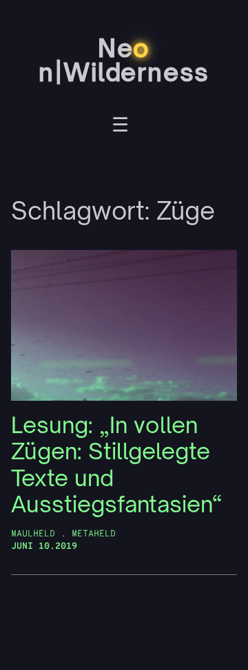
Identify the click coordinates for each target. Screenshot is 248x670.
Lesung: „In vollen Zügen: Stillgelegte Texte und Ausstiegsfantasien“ (117, 465)
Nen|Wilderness (124, 60)
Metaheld (94, 534)
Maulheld (33, 534)
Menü (120, 127)
